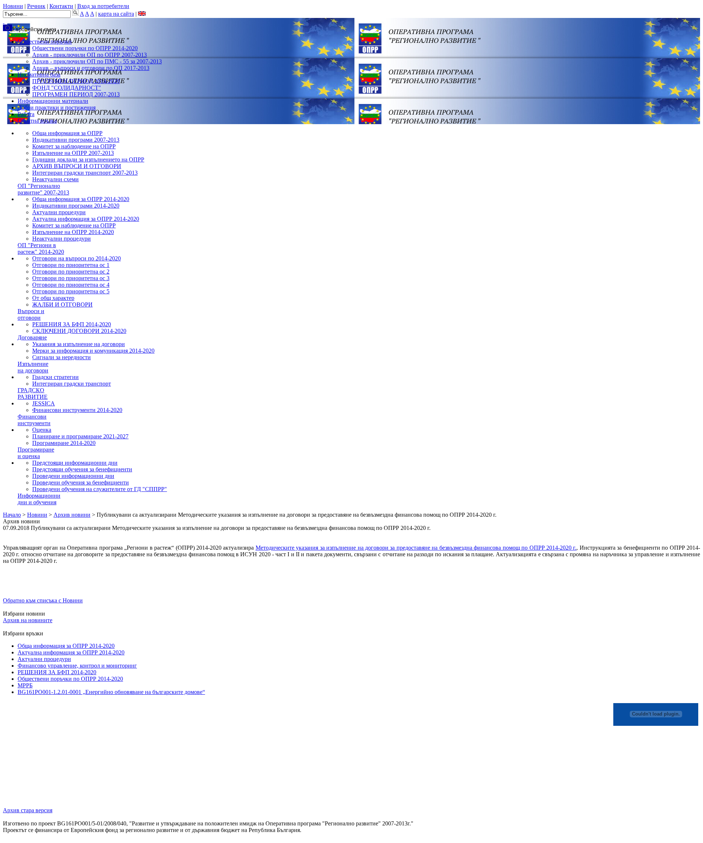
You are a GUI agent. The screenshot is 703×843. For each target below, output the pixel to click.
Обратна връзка (37, 121)
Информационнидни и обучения (39, 499)
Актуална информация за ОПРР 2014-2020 (85, 219)
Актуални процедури (59, 212)
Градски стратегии (55, 377)
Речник (36, 6)
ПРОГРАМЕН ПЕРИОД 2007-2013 (76, 94)
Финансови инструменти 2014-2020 (77, 410)
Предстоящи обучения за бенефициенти (82, 469)
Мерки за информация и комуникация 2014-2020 (93, 351)
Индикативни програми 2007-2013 (75, 140)
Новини (13, 6)
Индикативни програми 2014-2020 (75, 206)
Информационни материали (53, 101)
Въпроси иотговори (31, 314)
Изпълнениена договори (33, 367)
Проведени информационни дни (73, 476)
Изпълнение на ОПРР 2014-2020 (73, 232)
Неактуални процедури (61, 238)
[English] (142, 14)
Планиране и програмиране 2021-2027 (80, 436)
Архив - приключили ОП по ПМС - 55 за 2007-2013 (97, 61)
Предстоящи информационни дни (75, 463)
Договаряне (32, 337)
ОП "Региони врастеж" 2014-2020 (41, 248)
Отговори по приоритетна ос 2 (70, 271)
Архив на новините (27, 620)
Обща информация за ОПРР (67, 133)
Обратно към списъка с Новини (43, 600)
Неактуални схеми (55, 179)
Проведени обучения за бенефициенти (80, 482)
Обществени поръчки (45, 41)
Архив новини (71, 515)
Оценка (41, 430)
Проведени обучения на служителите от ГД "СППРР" (99, 489)
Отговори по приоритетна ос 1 (70, 265)
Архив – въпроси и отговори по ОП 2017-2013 (90, 68)
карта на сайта (116, 14)
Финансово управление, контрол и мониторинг (77, 665)
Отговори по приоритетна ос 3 (70, 278)
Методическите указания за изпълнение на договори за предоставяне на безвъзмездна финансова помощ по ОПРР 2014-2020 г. (416, 548)
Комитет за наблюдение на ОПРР (74, 146)
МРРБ (25, 685)
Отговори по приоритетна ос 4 (70, 285)
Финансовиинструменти (34, 419)
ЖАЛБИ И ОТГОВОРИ (62, 304)
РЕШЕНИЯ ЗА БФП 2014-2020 (71, 324)
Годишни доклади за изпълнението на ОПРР (88, 159)
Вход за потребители (103, 6)
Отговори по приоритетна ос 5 (70, 291)
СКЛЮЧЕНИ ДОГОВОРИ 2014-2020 (79, 331)
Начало (12, 515)
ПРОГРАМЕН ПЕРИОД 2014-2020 (76, 81)
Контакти (61, 6)
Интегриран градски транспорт (71, 383)
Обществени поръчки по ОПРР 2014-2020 (85, 48)
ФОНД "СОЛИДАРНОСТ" (66, 88)
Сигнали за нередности (61, 357)
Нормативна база (39, 74)
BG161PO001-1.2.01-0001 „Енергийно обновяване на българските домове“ (111, 692)
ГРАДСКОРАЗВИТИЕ (33, 393)
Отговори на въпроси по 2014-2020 (76, 258)
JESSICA (43, 403)
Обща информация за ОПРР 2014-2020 (80, 199)
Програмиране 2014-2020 (64, 443)
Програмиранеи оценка (36, 452)
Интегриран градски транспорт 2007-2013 (85, 173)
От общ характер (53, 298)
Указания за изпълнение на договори (78, 344)
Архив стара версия (27, 810)
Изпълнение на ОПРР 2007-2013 (73, 153)
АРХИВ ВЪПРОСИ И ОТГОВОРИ (76, 166)
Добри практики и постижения (57, 107)
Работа (26, 114)
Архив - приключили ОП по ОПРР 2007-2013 (89, 55)
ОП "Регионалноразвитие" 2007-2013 (43, 189)
